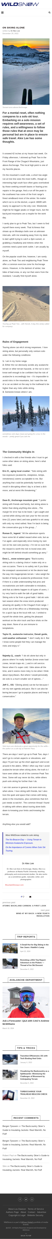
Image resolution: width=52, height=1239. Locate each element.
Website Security (35, 1215)
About (23, 1212)
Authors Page (12, 1212)
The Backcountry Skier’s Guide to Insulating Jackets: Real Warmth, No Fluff (24, 1130)
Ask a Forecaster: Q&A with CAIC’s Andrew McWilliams (26, 1022)
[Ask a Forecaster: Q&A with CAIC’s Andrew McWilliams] (26, 1002)
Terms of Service (36, 1209)
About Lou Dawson (17, 1209)
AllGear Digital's (27, 1222)
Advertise (41, 1212)
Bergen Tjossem (10, 1126)
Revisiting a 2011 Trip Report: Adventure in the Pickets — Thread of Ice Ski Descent (33, 962)
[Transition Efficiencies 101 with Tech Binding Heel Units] (10, 1059)
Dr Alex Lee (15, 31)
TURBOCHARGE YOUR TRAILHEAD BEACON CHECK (33, 1092)
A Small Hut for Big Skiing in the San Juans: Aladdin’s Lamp (34, 946)
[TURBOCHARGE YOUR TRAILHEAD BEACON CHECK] (10, 1095)
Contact (31, 1212)
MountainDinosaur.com (14, 885)
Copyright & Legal (17, 1215)
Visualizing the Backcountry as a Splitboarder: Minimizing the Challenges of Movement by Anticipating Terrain (34, 1075)
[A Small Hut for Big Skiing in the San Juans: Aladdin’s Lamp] (10, 948)
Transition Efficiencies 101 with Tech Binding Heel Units (34, 1057)
